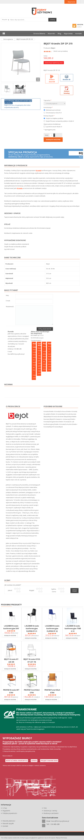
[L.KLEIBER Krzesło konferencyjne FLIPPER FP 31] (31, 616)
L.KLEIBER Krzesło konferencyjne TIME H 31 (73, 628)
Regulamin (6, 811)
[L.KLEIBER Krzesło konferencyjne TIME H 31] (72, 616)
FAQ (45, 808)
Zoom (38, 79)
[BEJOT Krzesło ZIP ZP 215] (7, 89)
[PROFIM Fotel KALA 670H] (52, 680)
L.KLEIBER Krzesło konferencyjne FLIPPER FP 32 (52, 628)
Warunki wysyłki (8, 823)
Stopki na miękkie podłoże (54, 118)
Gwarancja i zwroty (50, 811)
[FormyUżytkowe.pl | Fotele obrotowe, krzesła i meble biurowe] (42, 11)
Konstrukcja (48, 107)
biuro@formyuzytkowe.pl (16, 354)
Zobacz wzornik (52, 81)
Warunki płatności (9, 821)
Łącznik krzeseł (54, 127)
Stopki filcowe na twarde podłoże (60, 121)
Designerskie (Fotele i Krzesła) (59, 422)
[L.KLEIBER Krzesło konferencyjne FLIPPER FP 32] (52, 616)
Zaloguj (78, 2)
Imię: (7, 295)
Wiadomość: (10, 307)
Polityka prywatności (10, 813)
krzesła (38, 170)
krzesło (20, 188)
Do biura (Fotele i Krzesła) (68, 411)
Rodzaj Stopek (49, 116)
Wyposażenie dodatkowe (52, 124)
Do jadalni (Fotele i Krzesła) (52, 414)
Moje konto (71, 2)
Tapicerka (47, 100)
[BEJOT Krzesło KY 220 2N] (11, 649)
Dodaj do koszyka (10, 635)
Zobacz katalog (67, 92)
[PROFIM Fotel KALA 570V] (31, 680)
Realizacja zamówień (51, 813)
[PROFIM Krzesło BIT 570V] (11, 680)
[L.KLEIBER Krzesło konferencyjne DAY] (11, 616)
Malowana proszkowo (53, 110)
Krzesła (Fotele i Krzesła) (52, 411)
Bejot (53, 48)
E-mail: (8, 301)
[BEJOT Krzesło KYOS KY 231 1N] (31, 649)
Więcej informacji (61, 838)
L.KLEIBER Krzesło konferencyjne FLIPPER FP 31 (32, 628)
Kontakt (5, 826)
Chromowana (53, 113)
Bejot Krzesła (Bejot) (56, 427)
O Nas (5, 808)
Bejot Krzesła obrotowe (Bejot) (58, 417)
